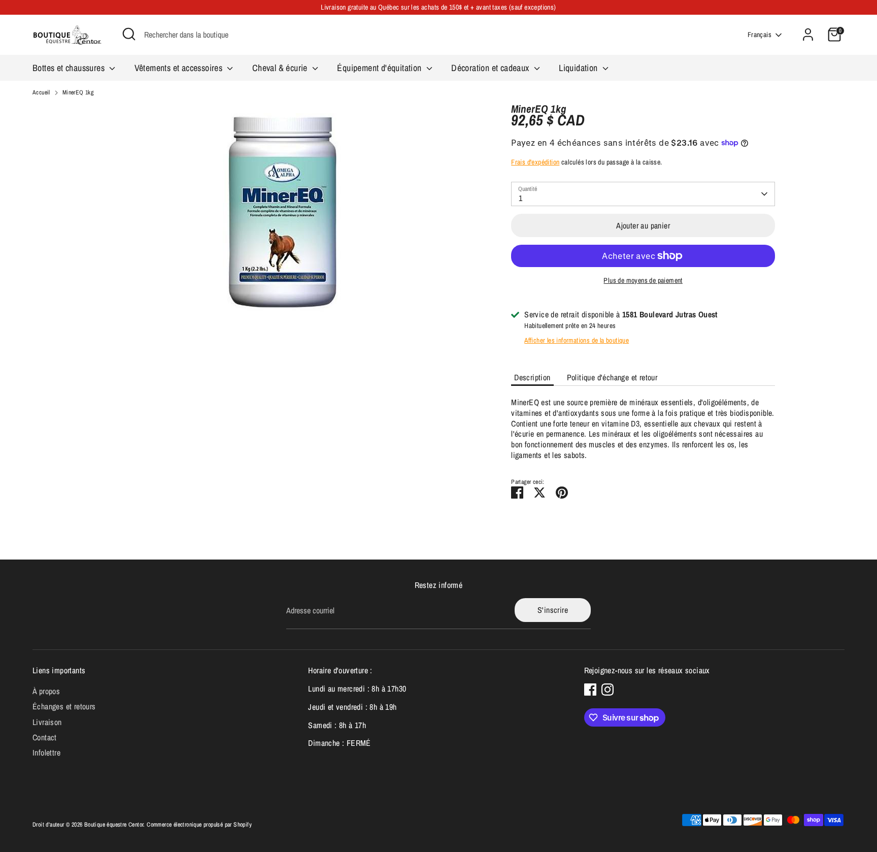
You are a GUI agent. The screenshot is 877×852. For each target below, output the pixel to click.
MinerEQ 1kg (77, 92)
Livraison (47, 722)
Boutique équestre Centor (114, 825)
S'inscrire (552, 609)
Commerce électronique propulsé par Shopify (199, 825)
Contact (44, 737)
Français (759, 34)
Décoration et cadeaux (491, 67)
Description (532, 377)
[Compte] (808, 34)
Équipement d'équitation (380, 67)
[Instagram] (607, 689)
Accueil (41, 92)
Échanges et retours (64, 706)
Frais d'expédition (535, 162)
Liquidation (579, 67)
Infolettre (46, 752)
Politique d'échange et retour (612, 377)
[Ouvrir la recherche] (129, 34)
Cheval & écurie (281, 67)
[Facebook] (590, 689)
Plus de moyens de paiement (642, 280)
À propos (46, 691)
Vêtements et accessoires (179, 67)
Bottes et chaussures (69, 67)
